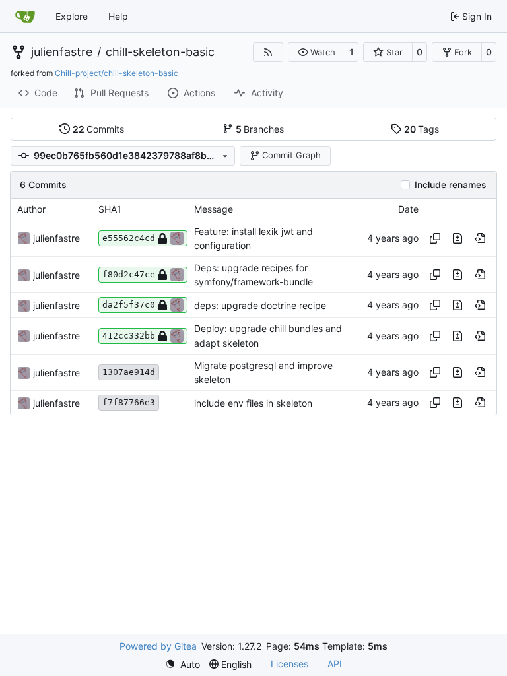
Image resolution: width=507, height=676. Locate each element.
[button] (316, 52)
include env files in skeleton (253, 403)
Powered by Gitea (158, 646)
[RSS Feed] (268, 52)
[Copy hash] (435, 238)
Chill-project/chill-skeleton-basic (116, 73)
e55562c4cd (128, 238)
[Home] (25, 16)
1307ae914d (128, 372)
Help (118, 16)
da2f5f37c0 (128, 305)
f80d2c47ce (128, 274)
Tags (422, 129)
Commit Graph (291, 155)
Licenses (289, 663)
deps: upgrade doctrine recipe (260, 305)
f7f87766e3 (128, 402)
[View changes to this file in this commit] (457, 238)
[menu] (182, 664)
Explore (71, 16)
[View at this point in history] (480, 238)
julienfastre (61, 52)
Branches (260, 129)
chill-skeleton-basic (160, 52)
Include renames (451, 184)
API (334, 663)
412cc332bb (128, 336)
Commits (99, 129)
